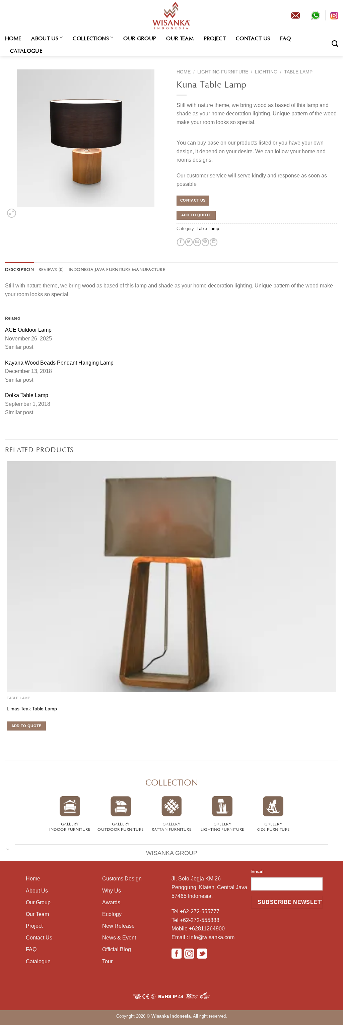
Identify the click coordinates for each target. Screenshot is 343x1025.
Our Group (139, 37)
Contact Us (253, 37)
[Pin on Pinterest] (205, 242)
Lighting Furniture (222, 71)
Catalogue (26, 50)
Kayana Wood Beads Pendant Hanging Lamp (59, 363)
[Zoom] (11, 213)
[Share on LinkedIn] (213, 242)
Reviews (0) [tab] (51, 269)
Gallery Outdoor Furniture (120, 826)
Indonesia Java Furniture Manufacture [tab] (117, 269)
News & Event (119, 937)
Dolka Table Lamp (26, 395)
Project (215, 37)
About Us (44, 37)
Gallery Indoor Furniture (69, 826)
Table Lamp (298, 71)
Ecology (112, 914)
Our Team (180, 37)
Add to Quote (196, 215)
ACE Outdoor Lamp (28, 330)
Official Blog (116, 949)
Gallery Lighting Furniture (222, 826)
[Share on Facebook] (180, 242)
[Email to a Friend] (197, 242)
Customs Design (122, 878)
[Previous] (6, 738)
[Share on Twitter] (189, 242)
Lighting (266, 71)
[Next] (22, 211)
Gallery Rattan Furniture (172, 826)
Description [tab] (19, 269)
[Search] (335, 43)
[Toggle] (7, 849)
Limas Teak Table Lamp (32, 708)
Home (13, 37)
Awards (111, 902)
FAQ (285, 37)
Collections (91, 37)
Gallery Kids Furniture (273, 826)
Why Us (111, 891)
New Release (118, 926)
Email (257, 871)
